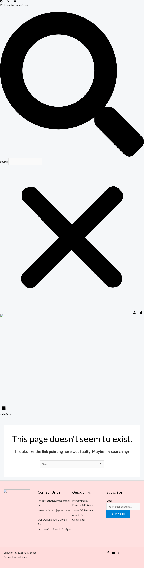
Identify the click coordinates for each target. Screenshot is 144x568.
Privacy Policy (80, 500)
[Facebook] (108, 553)
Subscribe (118, 514)
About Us (77, 514)
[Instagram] (118, 553)
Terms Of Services (82, 510)
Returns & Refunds (83, 505)
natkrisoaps (7, 414)
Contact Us (78, 519)
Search (4, 161)
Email (110, 500)
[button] (72, 85)
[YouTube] (113, 553)
